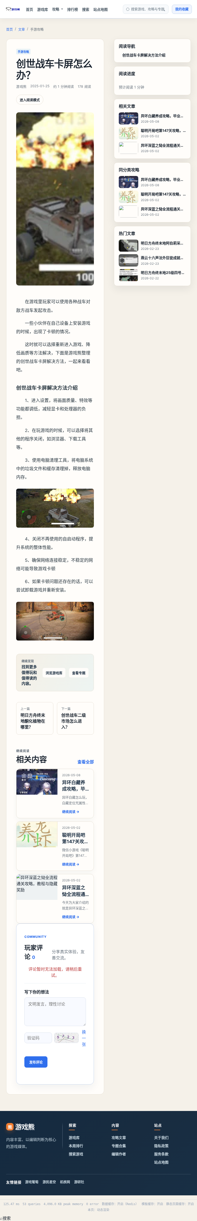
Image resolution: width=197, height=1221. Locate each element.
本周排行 (76, 1146)
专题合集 (119, 1146)
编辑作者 (119, 1154)
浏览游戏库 (54, 673)
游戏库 (42, 9)
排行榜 (72, 9)
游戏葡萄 (31, 1182)
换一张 (84, 1038)
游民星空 (49, 1182)
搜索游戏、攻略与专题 (147, 9)
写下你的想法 (36, 991)
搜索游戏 (76, 1154)
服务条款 (161, 1154)
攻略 (55, 9)
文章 (21, 29)
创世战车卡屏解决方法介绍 (143, 55)
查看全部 (85, 761)
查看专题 (78, 673)
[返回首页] (13, 9)
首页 (29, 9)
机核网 (65, 1182)
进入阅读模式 (30, 100)
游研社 (79, 1182)
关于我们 (161, 1137)
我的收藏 (182, 9)
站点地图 (100, 9)
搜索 (85, 9)
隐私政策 (161, 1146)
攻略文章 (119, 1137)
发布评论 (36, 1062)
